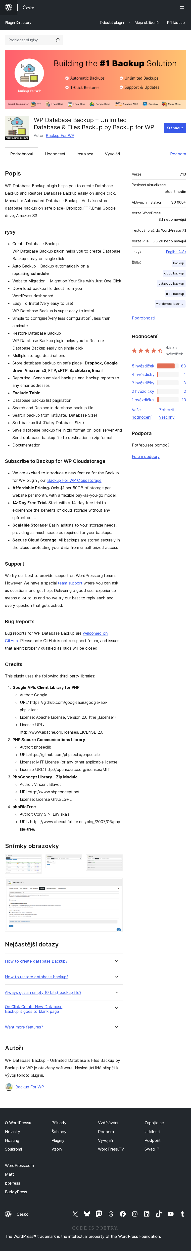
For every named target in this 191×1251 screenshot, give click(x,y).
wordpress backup (170, 304)
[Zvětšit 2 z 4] (75, 861)
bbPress (12, 1183)
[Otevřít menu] (183, 7)
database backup (171, 283)
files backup (175, 294)
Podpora (178, 153)
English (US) (176, 252)
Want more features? (24, 1027)
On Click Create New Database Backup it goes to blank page (33, 1009)
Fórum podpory (146, 456)
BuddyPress (16, 1191)
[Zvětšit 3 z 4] (115, 861)
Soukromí (13, 1149)
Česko (23, 1214)
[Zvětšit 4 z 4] (115, 884)
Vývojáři (112, 153)
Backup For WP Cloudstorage (74, 480)
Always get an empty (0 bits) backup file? (43, 992)
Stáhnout (175, 128)
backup (178, 263)
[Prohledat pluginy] (58, 40)
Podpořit (152, 1140)
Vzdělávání (108, 1122)
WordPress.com (19, 1165)
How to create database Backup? (36, 961)
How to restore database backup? (36, 977)
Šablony (58, 1131)
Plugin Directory (18, 22)
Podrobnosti (21, 153)
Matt (9, 1174)
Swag (152, 1149)
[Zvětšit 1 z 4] (34, 861)
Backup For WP (60, 135)
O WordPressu (18, 1122)
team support (70, 583)
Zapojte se (154, 1122)
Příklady (58, 1122)
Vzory (56, 1149)
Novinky (12, 1131)
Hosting (12, 1140)
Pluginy (57, 1140)
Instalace (85, 153)
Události (152, 1131)
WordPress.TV (111, 1149)
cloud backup (174, 273)
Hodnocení (55, 153)
